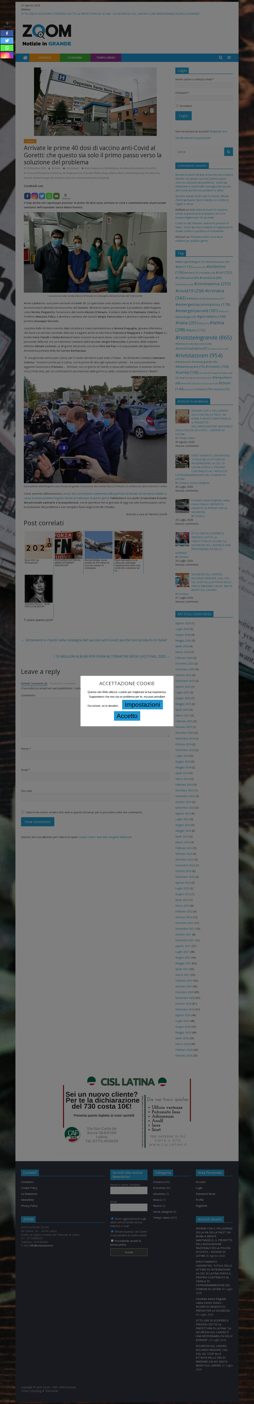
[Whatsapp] (6, 48)
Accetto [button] (127, 715)
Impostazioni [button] (142, 704)
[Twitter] (6, 40)
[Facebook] (6, 33)
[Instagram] (6, 55)
